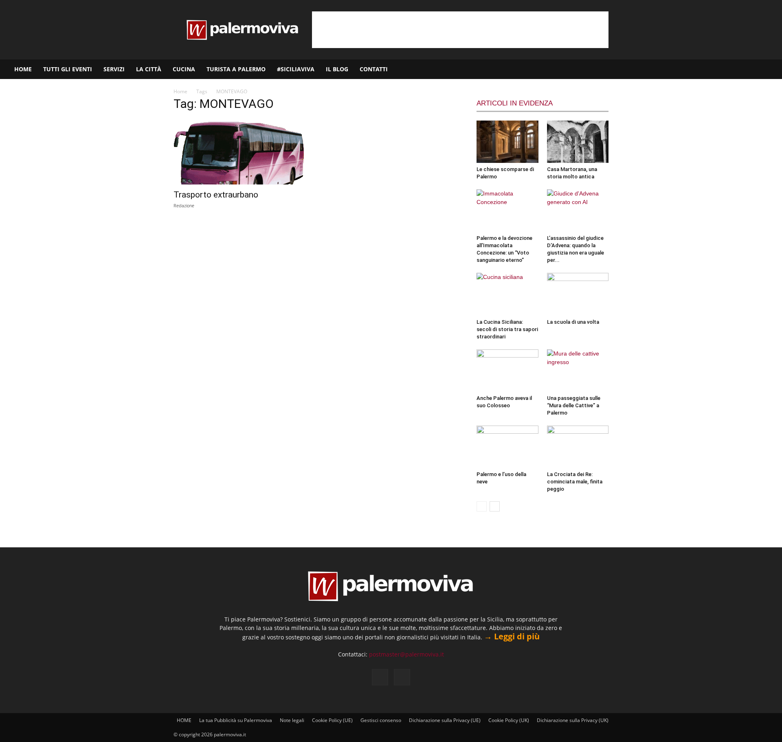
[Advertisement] (460, 29)
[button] (772, 70)
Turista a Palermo (236, 69)
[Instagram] (750, 69)
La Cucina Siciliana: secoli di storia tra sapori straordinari (507, 329)
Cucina (184, 69)
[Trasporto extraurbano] (239, 151)
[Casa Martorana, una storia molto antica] (578, 142)
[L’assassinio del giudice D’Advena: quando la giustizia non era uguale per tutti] (578, 210)
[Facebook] (736, 69)
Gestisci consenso (380, 720)
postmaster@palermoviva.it (406, 654)
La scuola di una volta (573, 322)
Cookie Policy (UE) (332, 720)
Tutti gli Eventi (67, 69)
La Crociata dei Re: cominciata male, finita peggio (574, 481)
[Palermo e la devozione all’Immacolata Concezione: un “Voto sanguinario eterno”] (507, 210)
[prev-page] (482, 506)
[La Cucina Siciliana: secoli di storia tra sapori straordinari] (507, 294)
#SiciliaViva (295, 69)
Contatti (374, 69)
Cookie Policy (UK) (508, 720)
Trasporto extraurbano (216, 195)
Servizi (114, 69)
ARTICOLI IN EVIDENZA (515, 103)
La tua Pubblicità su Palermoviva (235, 720)
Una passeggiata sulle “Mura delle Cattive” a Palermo (573, 405)
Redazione (184, 205)
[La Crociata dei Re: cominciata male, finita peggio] (578, 447)
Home (180, 91)
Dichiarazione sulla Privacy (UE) (445, 720)
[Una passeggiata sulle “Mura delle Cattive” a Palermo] (578, 370)
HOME (23, 69)
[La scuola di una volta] (578, 294)
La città (148, 69)
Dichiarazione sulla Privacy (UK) (572, 720)
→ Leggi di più (512, 636)
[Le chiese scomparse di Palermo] (507, 142)
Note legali (292, 720)
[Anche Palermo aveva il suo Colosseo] (507, 370)
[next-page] (495, 506)
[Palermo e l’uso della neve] (507, 447)
